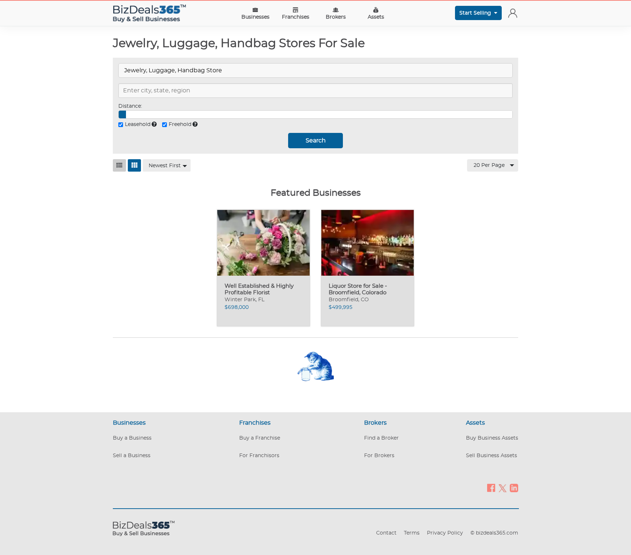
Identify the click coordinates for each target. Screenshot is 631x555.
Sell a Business (131, 455)
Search (316, 140)
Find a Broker (381, 438)
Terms (412, 533)
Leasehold (137, 124)
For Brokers (379, 455)
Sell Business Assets (491, 455)
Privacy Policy (445, 533)
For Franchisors (259, 455)
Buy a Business (132, 438)
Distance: (130, 106)
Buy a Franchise (259, 438)
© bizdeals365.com (494, 533)
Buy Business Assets (492, 438)
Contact (386, 533)
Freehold (180, 124)
